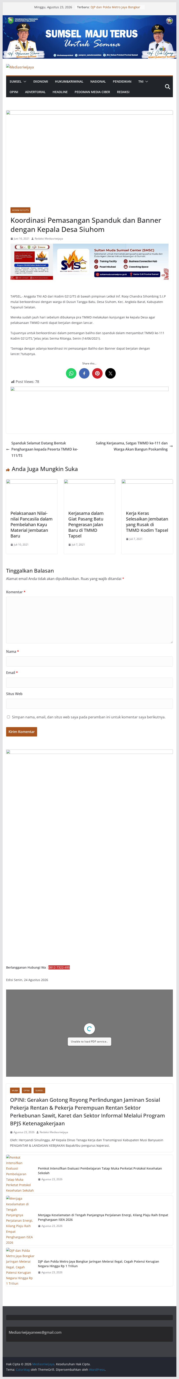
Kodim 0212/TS (20, 210)
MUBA (15, 1090)
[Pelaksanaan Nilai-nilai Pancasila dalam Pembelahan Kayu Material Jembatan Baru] (31, 482)
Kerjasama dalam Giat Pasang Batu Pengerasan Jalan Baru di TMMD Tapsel (86, 524)
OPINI (14, 92)
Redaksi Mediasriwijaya (49, 238)
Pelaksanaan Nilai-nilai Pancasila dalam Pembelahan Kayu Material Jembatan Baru (31, 524)
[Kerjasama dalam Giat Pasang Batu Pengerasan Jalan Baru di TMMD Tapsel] (89, 482)
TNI (140, 81)
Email (12, 672)
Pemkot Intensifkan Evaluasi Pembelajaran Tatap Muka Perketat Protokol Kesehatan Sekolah (100, 1170)
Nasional (98, 81)
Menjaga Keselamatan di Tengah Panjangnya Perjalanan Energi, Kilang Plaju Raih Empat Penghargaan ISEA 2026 (103, 1217)
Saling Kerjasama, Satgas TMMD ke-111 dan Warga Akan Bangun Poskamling (132, 446)
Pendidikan (122, 81)
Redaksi (123, 92)
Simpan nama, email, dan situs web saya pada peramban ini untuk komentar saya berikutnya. (88, 717)
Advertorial (35, 92)
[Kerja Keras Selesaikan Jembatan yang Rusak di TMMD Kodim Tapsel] (147, 482)
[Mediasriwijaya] (89, 18)
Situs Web (14, 693)
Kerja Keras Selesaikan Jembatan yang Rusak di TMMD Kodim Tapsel (147, 521)
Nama (12, 651)
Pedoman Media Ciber (92, 92)
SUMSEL (16, 81)
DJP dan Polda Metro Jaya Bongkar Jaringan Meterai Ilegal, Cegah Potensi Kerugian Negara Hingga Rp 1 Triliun (98, 1263)
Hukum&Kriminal (69, 81)
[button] (24, 81)
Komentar (16, 592)
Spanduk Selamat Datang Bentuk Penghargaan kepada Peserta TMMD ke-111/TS (44, 449)
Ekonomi (40, 81)
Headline (60, 92)
